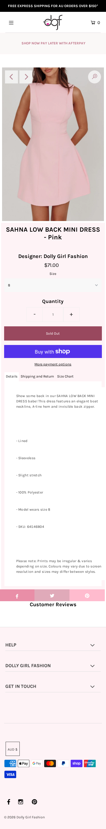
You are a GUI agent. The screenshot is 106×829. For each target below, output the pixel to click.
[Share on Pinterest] (87, 595)
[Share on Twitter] (52, 595)
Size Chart (65, 376)
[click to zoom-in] (94, 76)
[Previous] (11, 76)
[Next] (25, 76)
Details (11, 376)
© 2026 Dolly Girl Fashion (24, 817)
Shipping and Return (37, 376)
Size (52, 274)
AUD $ (13, 749)
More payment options (52, 364)
